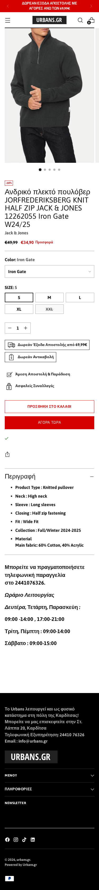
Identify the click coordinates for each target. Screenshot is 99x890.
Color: (20, 259)
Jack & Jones (16, 232)
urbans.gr (23, 860)
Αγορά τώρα (49, 422)
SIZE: (11, 287)
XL (19, 309)
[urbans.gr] (49, 20)
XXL (49, 309)
